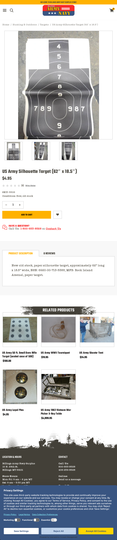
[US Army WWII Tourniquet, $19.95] (58, 329)
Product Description (21, 253)
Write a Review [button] (30, 185)
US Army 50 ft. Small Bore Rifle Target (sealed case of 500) (19, 355)
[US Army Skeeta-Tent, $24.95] (97, 329)
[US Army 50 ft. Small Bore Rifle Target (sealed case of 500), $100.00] (20, 329)
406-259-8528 (66, 470)
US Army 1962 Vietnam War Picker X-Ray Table (56, 412)
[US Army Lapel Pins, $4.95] (20, 387)
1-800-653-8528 (30, 229)
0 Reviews (49, 253)
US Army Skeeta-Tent (91, 353)
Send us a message (69, 479)
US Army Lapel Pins (13, 410)
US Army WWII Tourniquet (55, 353)
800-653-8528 (66, 467)
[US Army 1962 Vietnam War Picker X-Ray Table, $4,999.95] (58, 387)
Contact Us (53, 229)
